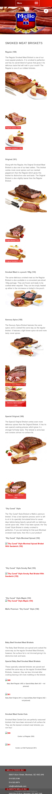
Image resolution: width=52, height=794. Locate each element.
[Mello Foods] (26, 33)
